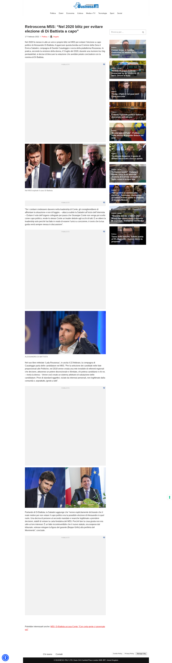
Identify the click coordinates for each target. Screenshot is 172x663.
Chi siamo (47, 654)
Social (119, 13)
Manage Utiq (141, 654)
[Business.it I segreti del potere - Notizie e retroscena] (86, 5)
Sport (112, 13)
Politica (53, 13)
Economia (70, 13)
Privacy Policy (129, 653)
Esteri (61, 13)
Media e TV (90, 13)
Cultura (80, 13)
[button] (5, 657)
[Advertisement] (65, 620)
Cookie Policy (117, 653)
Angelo (56, 37)
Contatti (59, 654)
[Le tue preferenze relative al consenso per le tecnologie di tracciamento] (169, 497)
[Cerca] (143, 32)
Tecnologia (102, 13)
